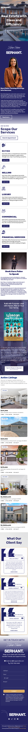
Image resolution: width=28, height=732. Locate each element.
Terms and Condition (15, 727)
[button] (25, 6)
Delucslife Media (22, 728)
